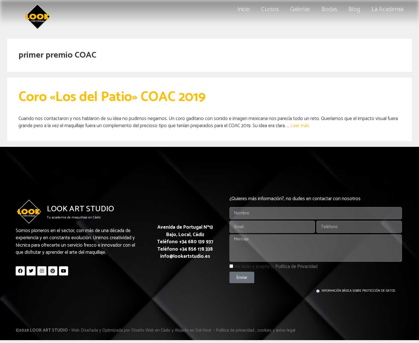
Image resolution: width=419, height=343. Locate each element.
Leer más (299, 126)
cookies (264, 330)
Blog (354, 9)
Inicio (243, 9)
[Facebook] (20, 270)
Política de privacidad (235, 330)
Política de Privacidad (296, 267)
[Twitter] (31, 270)
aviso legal (285, 330)
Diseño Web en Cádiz (150, 330)
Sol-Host (204, 330)
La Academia (387, 9)
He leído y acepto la (276, 267)
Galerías (300, 9)
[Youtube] (63, 270)
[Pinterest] (52, 270)
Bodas (329, 9)
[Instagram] (41, 270)
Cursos (270, 9)
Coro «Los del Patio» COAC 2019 (112, 97)
